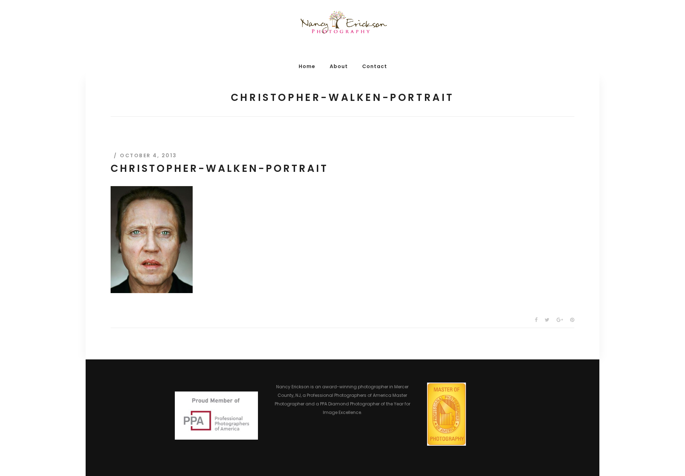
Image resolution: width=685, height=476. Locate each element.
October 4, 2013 (148, 155)
